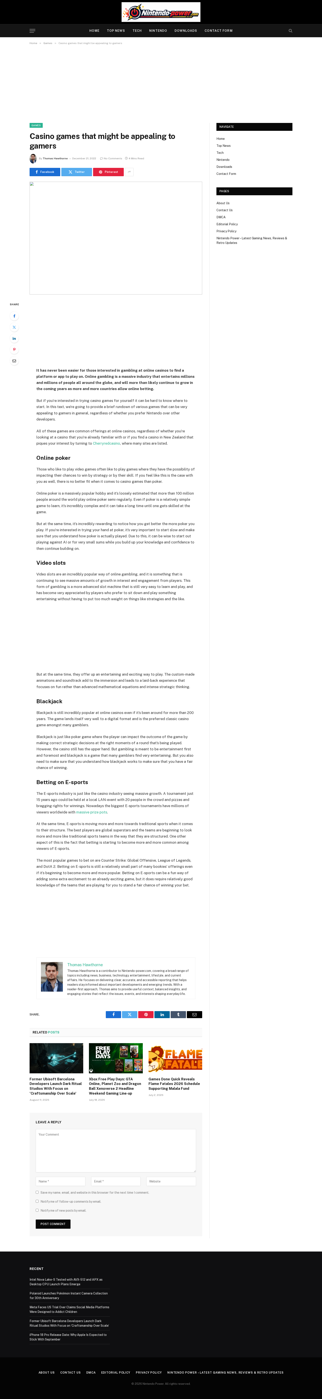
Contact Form (218, 30)
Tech (137, 30)
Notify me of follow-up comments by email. (71, 1201)
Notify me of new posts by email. (63, 1210)
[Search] (290, 31)
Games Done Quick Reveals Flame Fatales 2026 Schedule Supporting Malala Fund (174, 1084)
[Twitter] (14, 327)
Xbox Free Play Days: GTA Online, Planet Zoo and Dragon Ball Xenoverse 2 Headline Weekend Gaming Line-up (115, 1086)
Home (94, 30)
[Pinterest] (14, 349)
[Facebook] (14, 316)
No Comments (113, 158)
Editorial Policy (227, 224)
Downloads (186, 30)
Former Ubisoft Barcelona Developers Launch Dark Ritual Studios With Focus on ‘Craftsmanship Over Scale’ (56, 1086)
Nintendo (158, 30)
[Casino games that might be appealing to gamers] (116, 238)
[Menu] (32, 31)
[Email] (14, 360)
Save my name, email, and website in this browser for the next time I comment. (95, 1192)
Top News (116, 30)
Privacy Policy (226, 231)
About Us (223, 203)
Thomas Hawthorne (55, 158)
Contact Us (224, 210)
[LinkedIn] (14, 338)
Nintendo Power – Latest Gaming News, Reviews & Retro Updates (225, 1372)
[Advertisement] (161, 83)
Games (36, 125)
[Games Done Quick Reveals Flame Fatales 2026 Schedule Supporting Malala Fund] (175, 1058)
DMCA (221, 217)
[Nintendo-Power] (161, 12)
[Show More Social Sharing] (129, 172)
